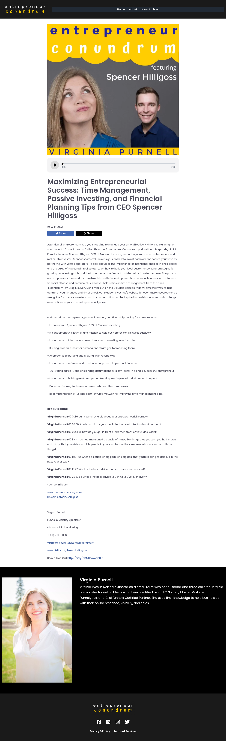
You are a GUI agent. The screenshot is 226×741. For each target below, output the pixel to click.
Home (121, 9)
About (133, 9)
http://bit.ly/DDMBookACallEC (85, 558)
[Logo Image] (25, 9)
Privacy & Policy (100, 731)
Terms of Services (125, 731)
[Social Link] (99, 721)
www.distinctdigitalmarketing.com (68, 550)
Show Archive (149, 9)
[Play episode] (54, 165)
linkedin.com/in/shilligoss (62, 497)
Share (62, 233)
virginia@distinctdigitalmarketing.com (70, 542)
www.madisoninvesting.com (64, 492)
